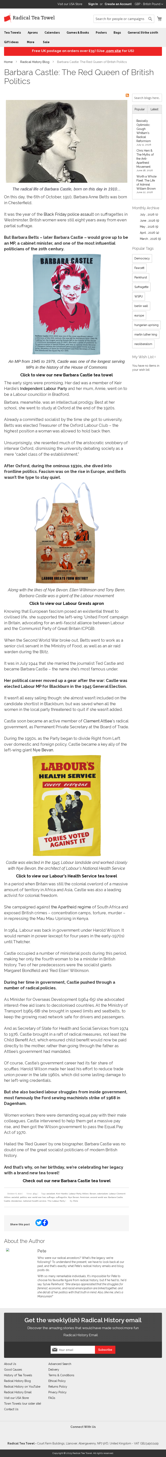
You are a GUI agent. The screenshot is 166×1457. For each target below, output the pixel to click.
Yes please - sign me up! (59, 770)
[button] (103, 694)
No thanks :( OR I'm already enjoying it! (120, 770)
